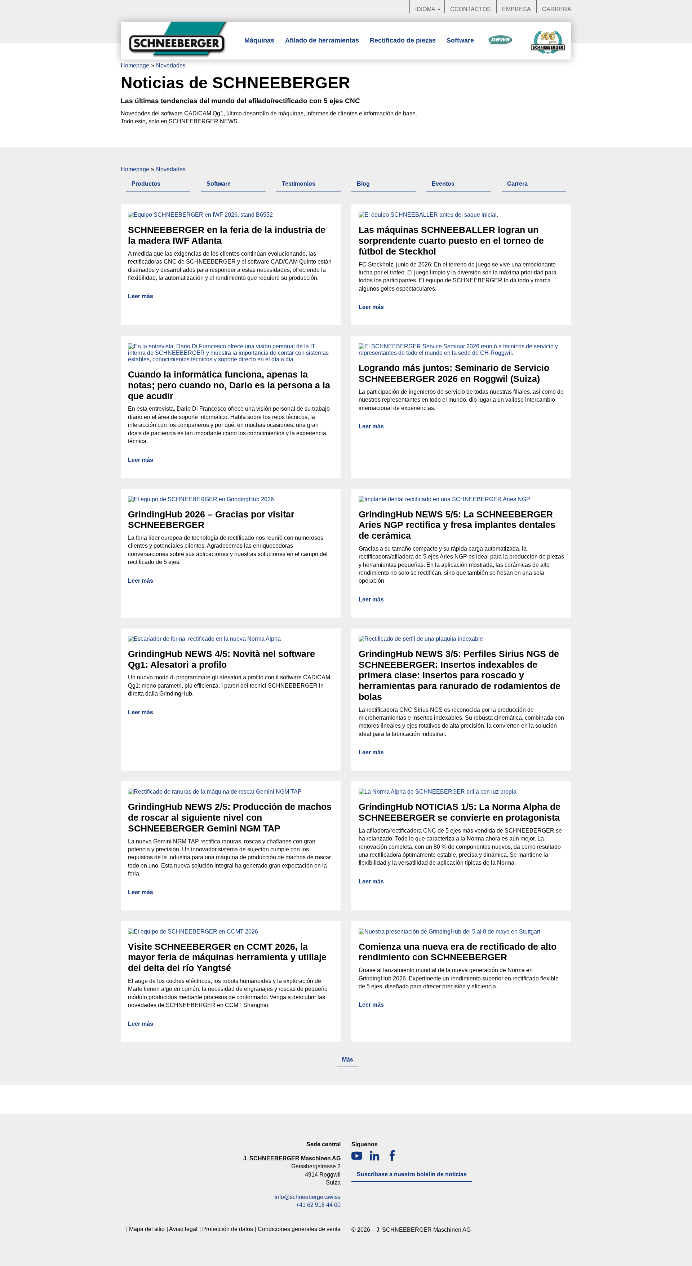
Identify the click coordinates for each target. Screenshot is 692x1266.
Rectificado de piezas (403, 40)
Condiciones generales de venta (299, 1229)
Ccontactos (470, 9)
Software (460, 40)
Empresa (516, 9)
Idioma (425, 9)
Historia (547, 42)
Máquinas (259, 40)
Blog (363, 184)
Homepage (135, 65)
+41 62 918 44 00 (318, 1205)
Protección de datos (227, 1229)
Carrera (556, 9)
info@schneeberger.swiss (308, 1197)
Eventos (443, 184)
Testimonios (298, 184)
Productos (146, 184)
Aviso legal (183, 1229)
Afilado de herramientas (322, 40)
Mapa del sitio (147, 1229)
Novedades (500, 40)
